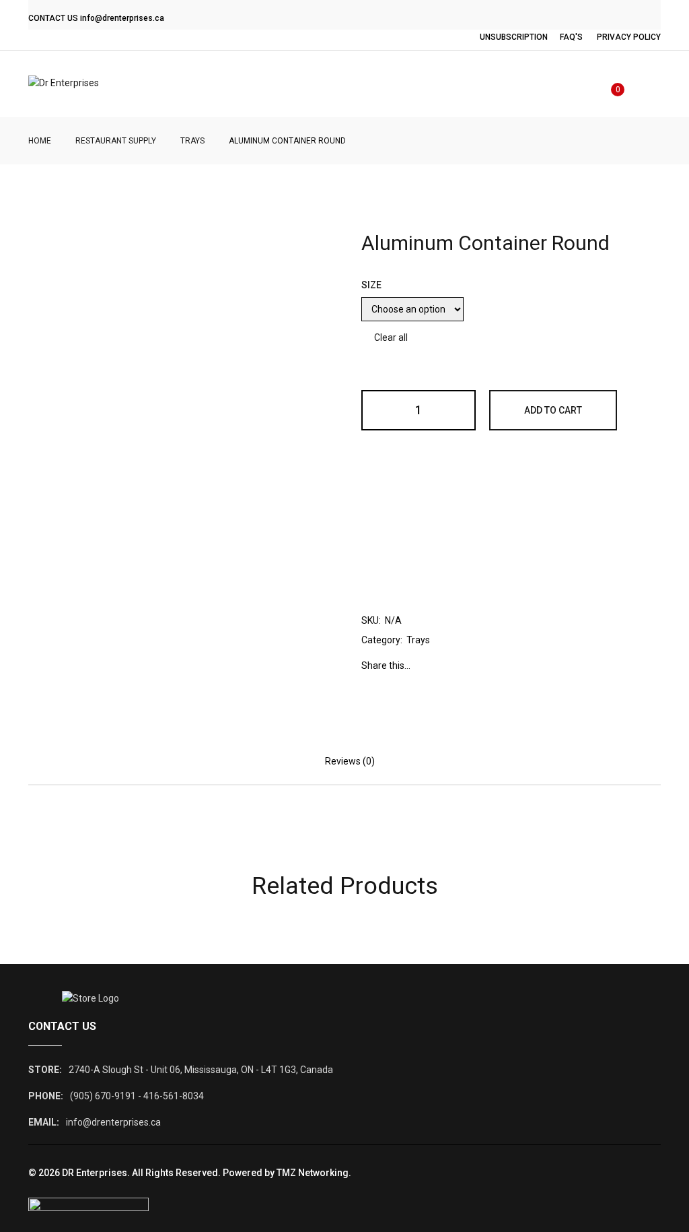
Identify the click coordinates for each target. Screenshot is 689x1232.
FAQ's (571, 37)
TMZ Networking (313, 1172)
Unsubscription (514, 37)
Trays (192, 140)
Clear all (391, 337)
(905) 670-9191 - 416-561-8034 (137, 1096)
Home (39, 140)
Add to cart (553, 410)
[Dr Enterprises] (63, 83)
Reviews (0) (350, 761)
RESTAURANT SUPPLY (115, 140)
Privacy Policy (629, 37)
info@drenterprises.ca (122, 18)
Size (371, 285)
